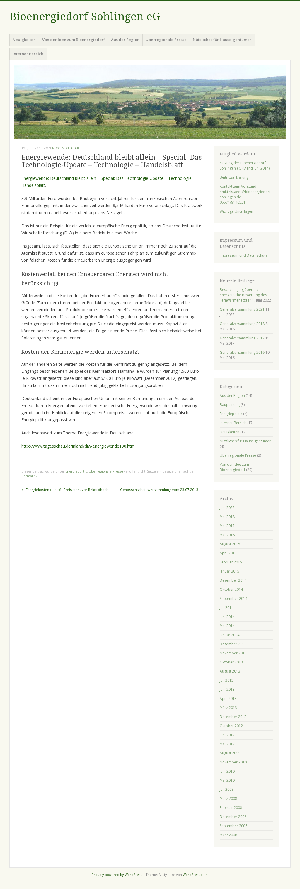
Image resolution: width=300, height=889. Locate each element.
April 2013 (228, 698)
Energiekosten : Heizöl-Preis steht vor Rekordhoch (64, 489)
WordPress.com (195, 874)
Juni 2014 (227, 616)
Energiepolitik (76, 471)
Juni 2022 (227, 507)
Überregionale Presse (166, 39)
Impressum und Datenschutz (243, 255)
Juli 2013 (226, 680)
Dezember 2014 (233, 580)
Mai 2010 (227, 780)
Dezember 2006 (233, 816)
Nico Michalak (65, 148)
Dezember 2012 (233, 716)
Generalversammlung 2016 (242, 352)
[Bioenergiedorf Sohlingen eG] (150, 102)
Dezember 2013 (233, 643)
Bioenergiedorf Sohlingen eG (84, 16)
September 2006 (233, 825)
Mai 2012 (227, 743)
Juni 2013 (227, 689)
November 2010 (233, 762)
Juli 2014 (226, 607)
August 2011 (230, 753)
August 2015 (230, 543)
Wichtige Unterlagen (236, 211)
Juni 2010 (227, 771)
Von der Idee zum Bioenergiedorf (73, 39)
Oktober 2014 (231, 589)
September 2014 (233, 598)
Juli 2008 (226, 789)
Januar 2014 (229, 634)
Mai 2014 (227, 625)
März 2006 (228, 834)
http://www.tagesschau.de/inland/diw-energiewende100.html (78, 446)
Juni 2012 (227, 734)
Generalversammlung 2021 (242, 309)
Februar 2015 (231, 562)
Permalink (29, 476)
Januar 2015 (229, 571)
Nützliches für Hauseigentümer (222, 39)
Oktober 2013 (231, 662)
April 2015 (228, 553)
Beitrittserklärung (234, 177)
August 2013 (230, 671)
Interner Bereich (28, 53)
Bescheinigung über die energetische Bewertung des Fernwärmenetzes (243, 295)
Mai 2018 (227, 516)
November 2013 (233, 653)
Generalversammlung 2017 (242, 338)
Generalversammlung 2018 (242, 323)
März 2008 (228, 798)
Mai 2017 (227, 525)
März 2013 (228, 707)
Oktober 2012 (231, 725)
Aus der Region (125, 39)
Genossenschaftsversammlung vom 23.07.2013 (161, 489)
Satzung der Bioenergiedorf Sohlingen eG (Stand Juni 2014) (245, 165)
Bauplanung (230, 404)
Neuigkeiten (24, 39)
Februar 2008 (231, 807)
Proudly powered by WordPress (117, 874)
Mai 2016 (227, 534)
